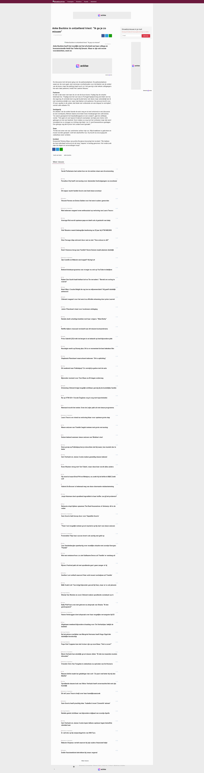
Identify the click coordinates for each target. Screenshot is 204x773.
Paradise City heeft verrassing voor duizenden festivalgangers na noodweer (89, 181)
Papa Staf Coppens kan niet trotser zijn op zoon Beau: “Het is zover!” (86, 644)
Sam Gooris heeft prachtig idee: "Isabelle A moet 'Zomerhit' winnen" (85, 703)
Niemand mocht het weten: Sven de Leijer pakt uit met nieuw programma (87, 408)
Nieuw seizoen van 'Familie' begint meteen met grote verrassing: (84, 427)
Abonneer (145, 36)
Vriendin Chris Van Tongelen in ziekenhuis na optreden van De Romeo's (87, 664)
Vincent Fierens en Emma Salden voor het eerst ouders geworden (85, 201)
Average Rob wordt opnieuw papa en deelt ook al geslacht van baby (85, 220)
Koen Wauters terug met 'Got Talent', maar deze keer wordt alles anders (87, 467)
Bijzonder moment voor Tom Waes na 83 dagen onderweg (82, 378)
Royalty (86, 1)
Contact (110, 765)
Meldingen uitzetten (119, 765)
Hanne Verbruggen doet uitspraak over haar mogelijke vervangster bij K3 (87, 615)
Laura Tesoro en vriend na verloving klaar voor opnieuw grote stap (85, 417)
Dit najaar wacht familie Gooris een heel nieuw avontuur (81, 191)
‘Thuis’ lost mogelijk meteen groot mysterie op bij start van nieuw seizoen (88, 526)
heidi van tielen (57, 155)
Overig (63, 169)
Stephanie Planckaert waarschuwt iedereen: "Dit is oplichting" (83, 358)
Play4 (63, 504)
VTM (63, 188)
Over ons (104, 765)
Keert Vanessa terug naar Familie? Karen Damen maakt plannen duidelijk (87, 250)
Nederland (93, 1)
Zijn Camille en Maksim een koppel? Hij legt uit (78, 260)
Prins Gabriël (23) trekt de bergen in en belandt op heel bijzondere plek (86, 339)
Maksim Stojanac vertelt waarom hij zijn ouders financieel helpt (84, 743)
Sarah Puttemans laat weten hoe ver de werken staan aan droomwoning (87, 171)
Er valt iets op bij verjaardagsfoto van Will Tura (78, 733)
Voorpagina (70, 1)
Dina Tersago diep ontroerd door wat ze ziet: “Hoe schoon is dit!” (85, 240)
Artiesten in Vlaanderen (67, 208)
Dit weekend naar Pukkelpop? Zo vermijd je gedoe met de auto (84, 368)
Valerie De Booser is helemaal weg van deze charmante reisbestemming (87, 486)
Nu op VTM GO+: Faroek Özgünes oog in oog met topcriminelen (84, 398)
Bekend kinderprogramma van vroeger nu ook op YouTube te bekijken (86, 270)
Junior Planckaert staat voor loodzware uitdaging (79, 309)
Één (63, 375)
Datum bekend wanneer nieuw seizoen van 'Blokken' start (82, 437)
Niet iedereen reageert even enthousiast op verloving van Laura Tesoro (87, 210)
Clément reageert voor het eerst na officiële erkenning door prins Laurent (88, 299)
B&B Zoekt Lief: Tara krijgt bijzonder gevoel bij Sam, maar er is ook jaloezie (88, 585)
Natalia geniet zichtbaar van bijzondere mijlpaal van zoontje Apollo (85, 713)
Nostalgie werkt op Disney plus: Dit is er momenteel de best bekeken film (87, 348)
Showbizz (79, 1)
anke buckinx (67, 155)
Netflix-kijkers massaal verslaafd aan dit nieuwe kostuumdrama (84, 329)
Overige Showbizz (66, 592)
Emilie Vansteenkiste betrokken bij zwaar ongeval (79, 753)
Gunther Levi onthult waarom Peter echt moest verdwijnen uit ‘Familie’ (86, 575)
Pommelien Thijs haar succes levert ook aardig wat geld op (82, 536)
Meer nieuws (85, 761)
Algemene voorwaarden (85, 765)
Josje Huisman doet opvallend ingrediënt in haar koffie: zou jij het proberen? (89, 496)
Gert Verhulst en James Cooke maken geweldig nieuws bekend (84, 457)
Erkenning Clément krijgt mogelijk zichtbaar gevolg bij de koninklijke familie (88, 388)
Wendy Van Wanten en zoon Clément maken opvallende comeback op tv (87, 595)
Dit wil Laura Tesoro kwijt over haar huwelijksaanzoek (80, 693)
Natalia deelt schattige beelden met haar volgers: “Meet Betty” (84, 319)
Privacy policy (97, 765)
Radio (63, 543)
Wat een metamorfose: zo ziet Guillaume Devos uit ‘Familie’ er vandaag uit (88, 555)
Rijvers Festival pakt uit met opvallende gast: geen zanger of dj (84, 565)
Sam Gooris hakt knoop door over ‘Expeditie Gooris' (80, 516)
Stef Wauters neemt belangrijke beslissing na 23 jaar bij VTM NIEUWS (86, 230)
